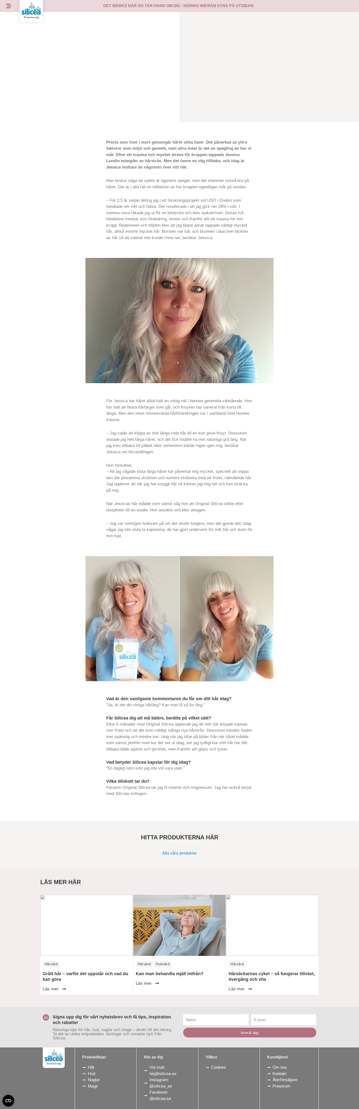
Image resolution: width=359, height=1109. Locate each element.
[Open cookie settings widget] (8, 1101)
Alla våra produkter (179, 853)
